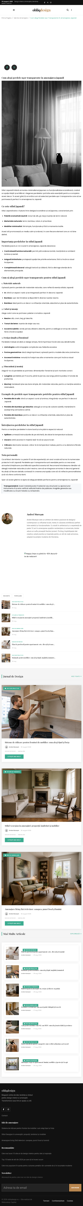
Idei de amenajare (21, 18)
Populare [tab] (18, 596)
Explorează (75, 934)
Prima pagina (6, 18)
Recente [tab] (6, 596)
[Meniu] (14, 10)
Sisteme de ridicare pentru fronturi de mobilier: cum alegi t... (33, 604)
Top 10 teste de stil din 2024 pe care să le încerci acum (22, 1160)
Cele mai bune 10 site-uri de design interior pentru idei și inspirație (26, 1153)
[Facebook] (44, 2)
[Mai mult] (71, 10)
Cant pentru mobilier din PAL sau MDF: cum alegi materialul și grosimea (46, 1025)
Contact (5, 1116)
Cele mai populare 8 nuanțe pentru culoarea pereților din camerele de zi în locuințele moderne (37, 1166)
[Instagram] (50, 2)
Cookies (70, 1201)
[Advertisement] (41, 35)
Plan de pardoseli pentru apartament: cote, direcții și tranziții (42, 952)
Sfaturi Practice (17, 602)
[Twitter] (47, 2)
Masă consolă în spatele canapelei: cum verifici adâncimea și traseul (45, 1044)
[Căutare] (67, 10)
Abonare (75, 1188)
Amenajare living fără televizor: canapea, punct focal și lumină (33, 909)
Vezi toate (75, 676)
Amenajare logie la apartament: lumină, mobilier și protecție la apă (44, 1062)
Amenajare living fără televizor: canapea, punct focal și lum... (33, 631)
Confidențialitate (58, 1201)
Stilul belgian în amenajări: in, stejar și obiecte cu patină (40, 989)
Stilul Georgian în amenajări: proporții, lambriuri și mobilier (32, 826)
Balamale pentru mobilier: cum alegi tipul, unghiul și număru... (33, 658)
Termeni (46, 1201)
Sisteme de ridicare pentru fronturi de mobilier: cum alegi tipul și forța (37, 742)
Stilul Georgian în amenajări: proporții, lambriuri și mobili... (32, 618)
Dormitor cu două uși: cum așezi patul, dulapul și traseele (41, 1007)
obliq (42, 10)
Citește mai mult (14, 756)
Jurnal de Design (31, 1060)
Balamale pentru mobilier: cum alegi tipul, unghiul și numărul (42, 970)
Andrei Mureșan (35, 514)
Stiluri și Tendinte (18, 615)
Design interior (17, 642)
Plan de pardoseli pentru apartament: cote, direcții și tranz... (33, 644)
